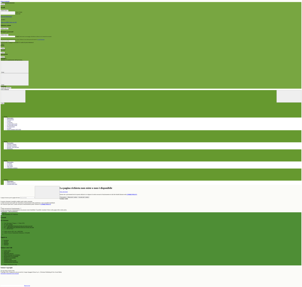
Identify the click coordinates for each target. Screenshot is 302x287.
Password (17, 13)
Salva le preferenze (12, 211)
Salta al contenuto (5, 1)
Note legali (6, 252)
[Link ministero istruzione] (8, 2)
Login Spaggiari (41, 39)
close (2, 103)
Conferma (8, 87)
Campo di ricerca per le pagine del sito (10, 197)
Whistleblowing (8, 259)
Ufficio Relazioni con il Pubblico (12, 255)
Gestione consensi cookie (10, 260)
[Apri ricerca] (289, 96)
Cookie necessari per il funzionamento (10, 208)
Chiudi (2, 48)
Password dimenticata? (6, 16)
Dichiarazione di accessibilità (11, 256)
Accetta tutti (84, 197)
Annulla (3, 87)
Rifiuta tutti (72, 197)
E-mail (17, 36)
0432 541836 (9, 224)
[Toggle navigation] (13, 96)
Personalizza (63, 197)
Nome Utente (18, 12)
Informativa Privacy (9, 253)
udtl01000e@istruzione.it (19, 226)
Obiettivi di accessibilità (10, 257)
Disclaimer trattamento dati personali (10, 273)
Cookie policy (7, 250)
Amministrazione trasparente (11, 262)
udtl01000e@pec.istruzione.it (20, 227)
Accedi (2, 4)
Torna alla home (64, 191)
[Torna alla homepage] (151, 89)
